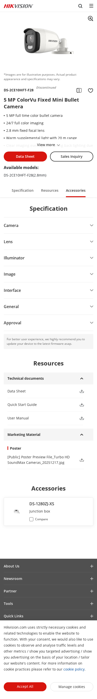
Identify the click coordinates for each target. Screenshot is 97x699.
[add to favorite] (89, 90)
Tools (8, 603)
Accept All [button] (25, 686)
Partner (10, 591)
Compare (41, 519)
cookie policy (74, 669)
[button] (23, 190)
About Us (11, 566)
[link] (39, 391)
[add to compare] (79, 90)
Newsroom (13, 578)
